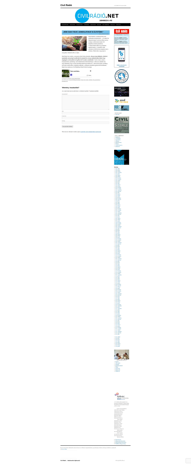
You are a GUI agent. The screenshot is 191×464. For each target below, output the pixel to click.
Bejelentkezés (118, 439)
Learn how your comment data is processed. (90, 131)
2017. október (117, 273)
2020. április (117, 233)
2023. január (117, 196)
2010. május (117, 340)
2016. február (117, 287)
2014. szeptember (118, 305)
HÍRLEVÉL (118, 24)
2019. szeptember (118, 242)
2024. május (117, 183)
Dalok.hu (117, 143)
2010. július (117, 338)
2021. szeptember (118, 212)
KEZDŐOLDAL (65, 24)
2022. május (117, 202)
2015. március (117, 300)
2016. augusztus (118, 285)
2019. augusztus (118, 243)
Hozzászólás (65, 94)
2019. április (117, 249)
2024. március (117, 184)
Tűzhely (116, 367)
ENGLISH (112, 24)
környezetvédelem (96, 79)
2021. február (117, 219)
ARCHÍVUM (93, 24)
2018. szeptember (118, 258)
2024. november (118, 179)
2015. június (117, 296)
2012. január (117, 326)
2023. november (118, 188)
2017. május (117, 277)
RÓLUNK (99, 24)
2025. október (117, 171)
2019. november (118, 239)
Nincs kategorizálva (76, 78)
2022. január (117, 207)
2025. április (117, 173)
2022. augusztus (118, 199)
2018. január (117, 269)
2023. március (117, 194)
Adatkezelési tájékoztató (74, 460)
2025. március (117, 175)
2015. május (117, 297)
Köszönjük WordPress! (120, 460)
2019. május (117, 247)
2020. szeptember (118, 226)
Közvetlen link (65, 81)
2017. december (118, 270)
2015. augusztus (118, 295)
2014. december (118, 304)
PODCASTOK (79, 24)
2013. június (117, 309)
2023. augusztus (118, 191)
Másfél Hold (117, 368)
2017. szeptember (118, 274)
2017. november (118, 272)
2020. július (117, 229)
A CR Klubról (117, 138)
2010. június (117, 339)
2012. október (117, 316)
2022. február (117, 206)
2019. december (118, 238)
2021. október (117, 211)
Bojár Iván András (84, 79)
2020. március (117, 234)
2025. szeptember (118, 172)
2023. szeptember (118, 190)
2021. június (117, 217)
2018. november (118, 256)
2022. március (117, 204)
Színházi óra (117, 371)
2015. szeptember (118, 293)
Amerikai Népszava (118, 145)
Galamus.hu (117, 146)
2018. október (117, 257)
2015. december (118, 289)
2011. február (117, 336)
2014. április (117, 307)
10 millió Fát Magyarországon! (74, 79)
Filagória (116, 361)
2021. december (118, 208)
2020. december (118, 222)
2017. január (117, 283)
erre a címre (64, 449)
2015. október (117, 292)
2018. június (117, 262)
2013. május (117, 311)
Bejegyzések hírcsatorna (120, 441)
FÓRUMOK (86, 24)
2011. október (117, 330)
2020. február (117, 235)
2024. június (117, 182)
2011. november (118, 328)
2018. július (117, 261)
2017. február (117, 281)
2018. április (117, 265)
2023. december (118, 187)
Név (63, 111)
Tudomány (117, 364)
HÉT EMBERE (106, 24)
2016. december (118, 284)
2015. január (117, 303)
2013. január (117, 313)
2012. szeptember (118, 318)
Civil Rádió (66, 5)
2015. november (118, 291)
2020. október (117, 225)
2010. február (117, 344)
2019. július (117, 245)
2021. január (117, 221)
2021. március (117, 218)
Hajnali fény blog (118, 142)
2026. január (117, 169)
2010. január (117, 346)
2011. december (118, 327)
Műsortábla (117, 114)
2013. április (117, 312)
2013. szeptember (118, 308)
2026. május (117, 168)
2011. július (117, 334)
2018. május (117, 264)
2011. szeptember (118, 331)
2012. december (118, 315)
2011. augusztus (118, 332)
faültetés (90, 79)
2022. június (117, 200)
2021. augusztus (118, 214)
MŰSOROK (72, 24)
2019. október (117, 241)
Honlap (63, 120)
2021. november (118, 210)
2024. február (117, 186)
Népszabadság (117, 139)
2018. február (117, 268)
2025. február (117, 176)
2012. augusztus (118, 319)
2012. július (117, 320)
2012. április (117, 323)
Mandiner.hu (117, 137)
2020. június (117, 230)
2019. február (117, 252)
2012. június (117, 322)
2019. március (117, 250)
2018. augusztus (118, 260)
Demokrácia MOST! (119, 365)
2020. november (118, 223)
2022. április (117, 203)
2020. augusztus (118, 227)
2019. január (117, 253)
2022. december (118, 198)
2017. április (117, 278)
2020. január (117, 237)
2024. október (117, 180)
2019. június (117, 246)
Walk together (117, 363)
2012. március (117, 324)
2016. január (117, 288)
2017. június (117, 276)
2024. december (118, 177)
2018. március (117, 266)
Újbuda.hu (117, 141)
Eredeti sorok (117, 369)
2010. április (117, 342)
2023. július (117, 192)
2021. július (117, 215)
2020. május (117, 231)
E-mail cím (64, 116)
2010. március (117, 343)
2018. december (118, 254)
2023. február (117, 195)
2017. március (117, 280)
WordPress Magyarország (120, 443)
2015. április (117, 299)
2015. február (117, 301)
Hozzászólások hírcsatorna (120, 442)
